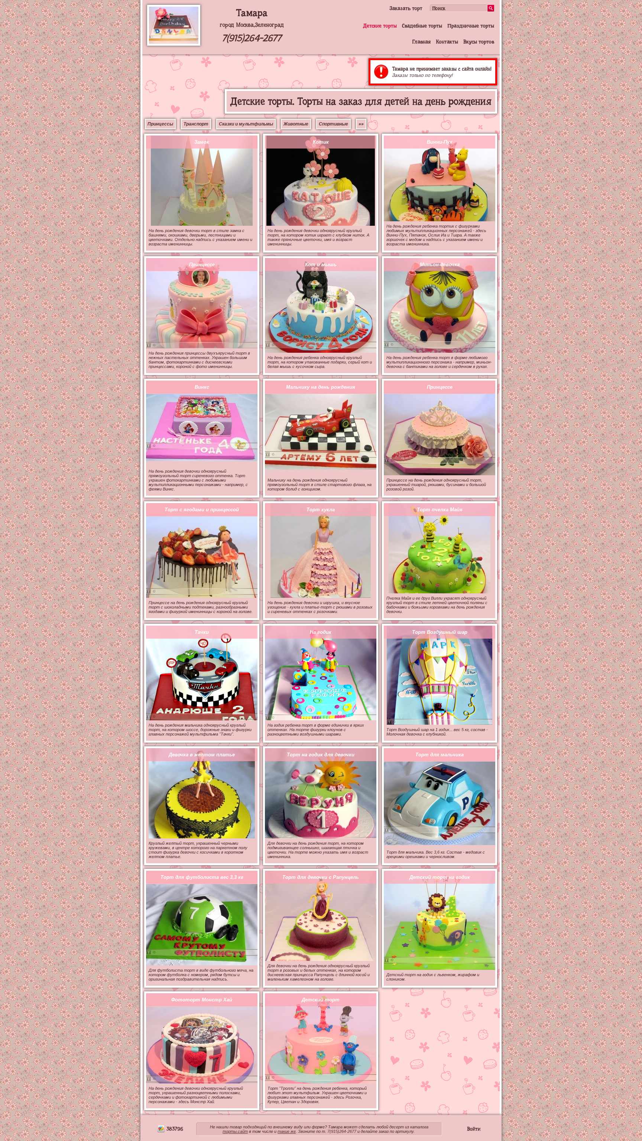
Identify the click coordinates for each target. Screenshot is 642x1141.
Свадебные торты (422, 26)
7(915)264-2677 (251, 38)
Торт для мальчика (439, 754)
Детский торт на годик (439, 877)
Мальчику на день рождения (320, 387)
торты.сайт (235, 1131)
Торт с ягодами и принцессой (202, 509)
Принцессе (202, 264)
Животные (295, 124)
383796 (174, 1129)
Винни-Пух (439, 142)
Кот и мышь (321, 264)
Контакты (447, 42)
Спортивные (333, 124)
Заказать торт (405, 8)
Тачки (202, 632)
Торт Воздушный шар (439, 632)
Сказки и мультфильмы (246, 124)
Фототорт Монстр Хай (201, 1000)
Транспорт (196, 124)
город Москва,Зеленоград (252, 25)
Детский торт (321, 1000)
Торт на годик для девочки (320, 754)
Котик (321, 142)
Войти (473, 1129)
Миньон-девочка (440, 264)
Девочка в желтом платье (202, 754)
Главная (421, 42)
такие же (287, 1131)
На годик (320, 632)
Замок (201, 142)
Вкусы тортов (478, 42)
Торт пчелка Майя (440, 509)
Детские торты (380, 26)
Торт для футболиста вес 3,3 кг (201, 877)
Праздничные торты (470, 26)
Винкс (202, 387)
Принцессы (160, 124)
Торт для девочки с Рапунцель (320, 877)
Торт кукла (321, 509)
